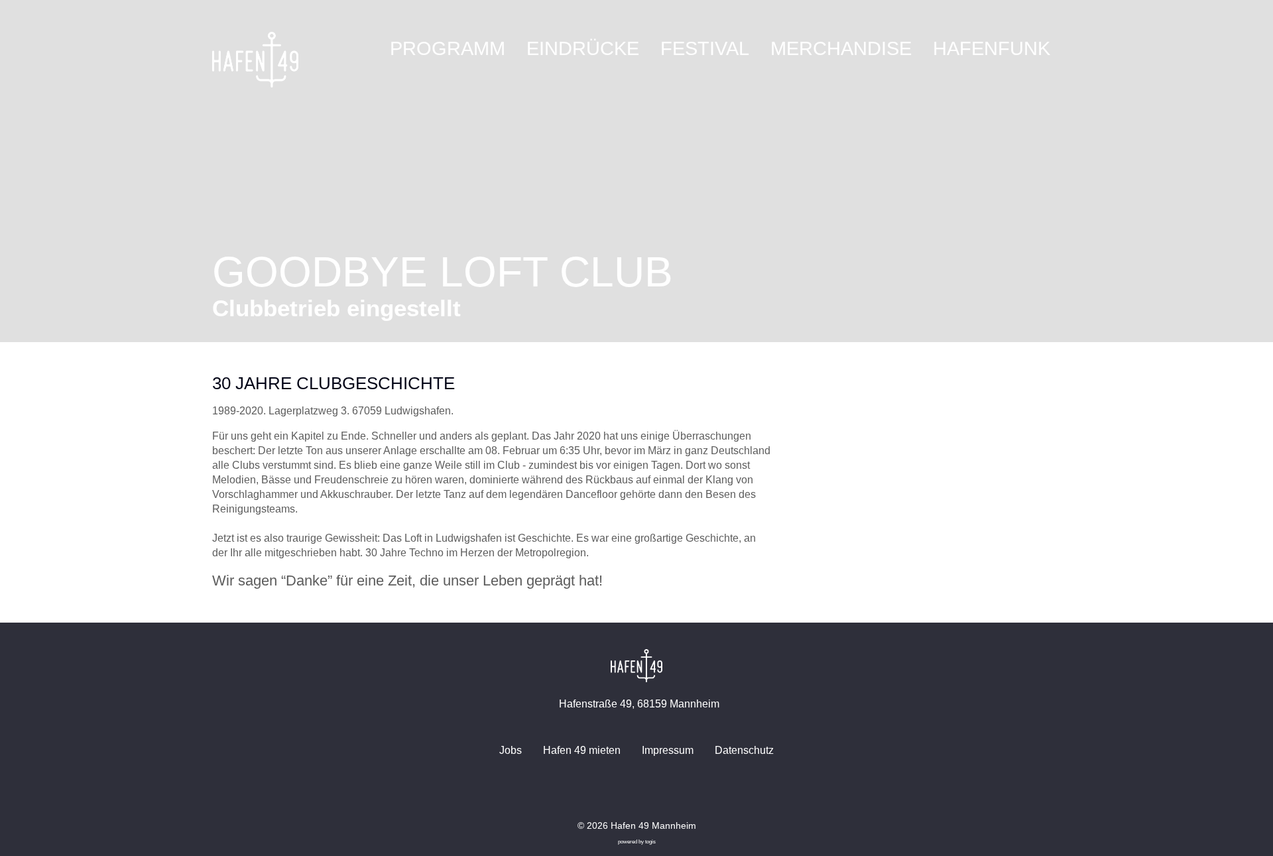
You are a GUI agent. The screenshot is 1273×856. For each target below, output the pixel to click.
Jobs (510, 750)
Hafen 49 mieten (582, 750)
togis (650, 842)
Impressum (668, 750)
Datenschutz (744, 750)
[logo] (255, 60)
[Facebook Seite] (625, 792)
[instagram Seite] (647, 792)
